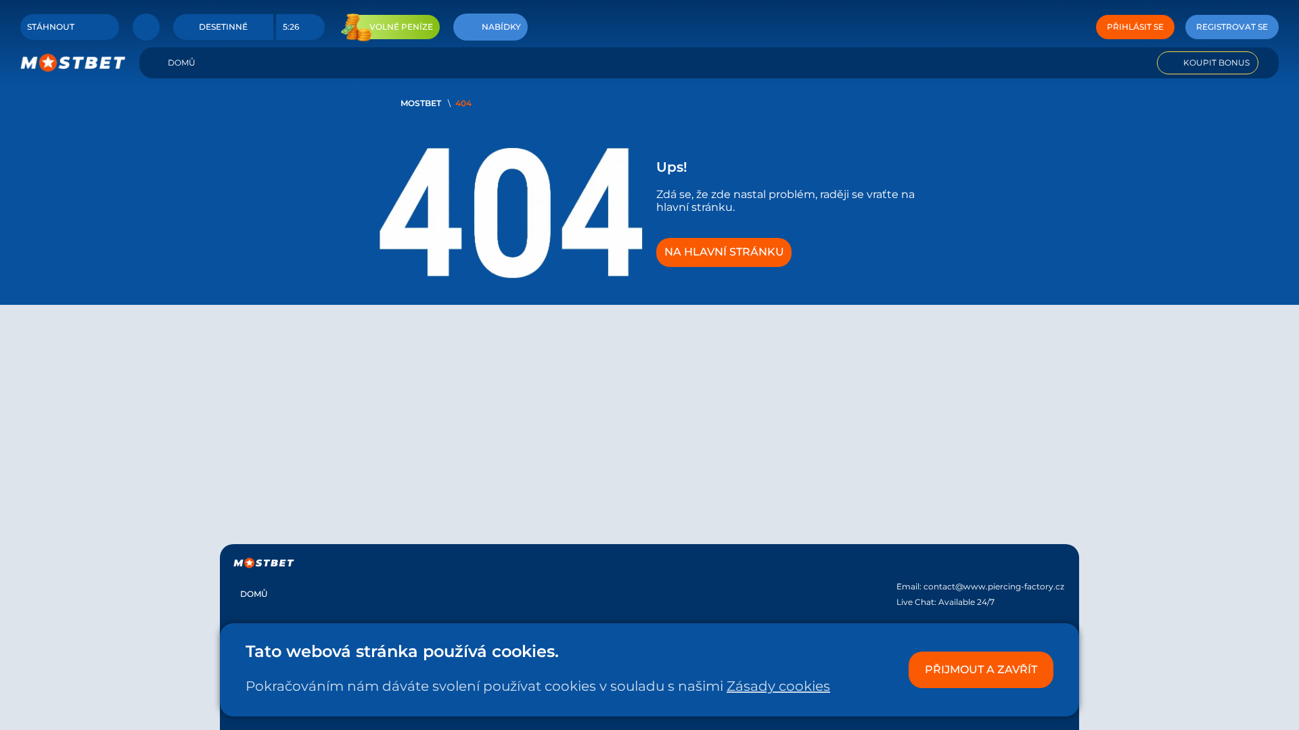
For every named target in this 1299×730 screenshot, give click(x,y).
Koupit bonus (1216, 62)
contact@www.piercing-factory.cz (994, 586)
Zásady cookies (778, 686)
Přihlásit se (1135, 27)
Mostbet (421, 103)
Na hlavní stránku (724, 251)
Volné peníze (401, 27)
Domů (182, 62)
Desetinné (223, 27)
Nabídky (501, 27)
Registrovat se (1232, 27)
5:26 (291, 27)
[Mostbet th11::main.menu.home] (73, 62)
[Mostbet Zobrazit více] (146, 27)
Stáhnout (50, 27)
